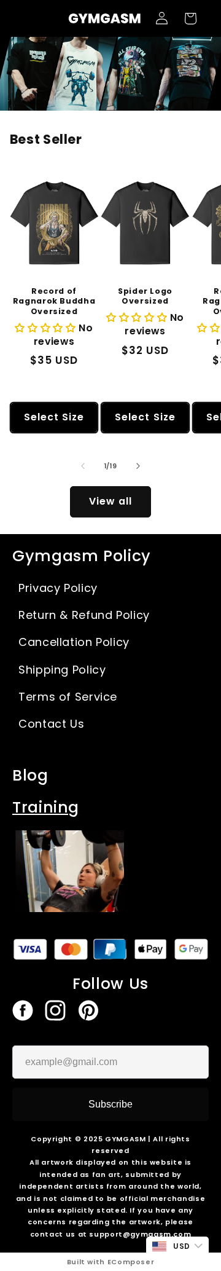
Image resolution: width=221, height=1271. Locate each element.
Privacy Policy (58, 588)
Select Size (54, 417)
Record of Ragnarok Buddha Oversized (54, 301)
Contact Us (51, 723)
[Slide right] (138, 465)
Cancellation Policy (74, 642)
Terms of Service (67, 696)
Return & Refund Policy (84, 615)
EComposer (131, 1262)
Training (45, 807)
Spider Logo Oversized (145, 296)
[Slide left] (82, 465)
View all (110, 501)
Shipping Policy (62, 669)
